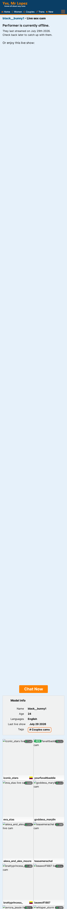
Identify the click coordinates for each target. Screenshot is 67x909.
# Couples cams (39, 729)
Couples (30, 11)
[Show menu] (63, 11)
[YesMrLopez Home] (15, 4)
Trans (42, 11)
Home (7, 11)
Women (18, 11)
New (50, 11)
